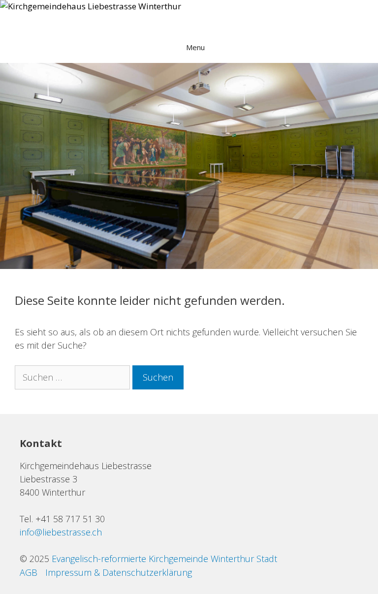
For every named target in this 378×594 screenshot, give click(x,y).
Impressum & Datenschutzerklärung (118, 572)
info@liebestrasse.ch (61, 532)
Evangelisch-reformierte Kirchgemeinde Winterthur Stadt (164, 558)
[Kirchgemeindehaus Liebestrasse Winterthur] (90, 6)
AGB (28, 572)
